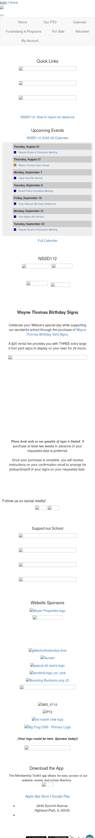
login (3, 2)
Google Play (61, 796)
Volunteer (82, 31)
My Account (30, 40)
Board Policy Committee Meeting (35, 191)
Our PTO (50, 22)
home (14, 2)
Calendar (79, 22)
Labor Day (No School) (30, 178)
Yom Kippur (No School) (31, 216)
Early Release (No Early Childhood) (37, 204)
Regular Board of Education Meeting (37, 152)
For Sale (58, 31)
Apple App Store (37, 796)
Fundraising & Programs (23, 31)
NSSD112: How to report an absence (47, 117)
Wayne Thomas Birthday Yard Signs (56, 331)
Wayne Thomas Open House (33, 165)
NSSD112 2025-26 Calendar (47, 137)
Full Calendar (47, 240)
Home (22, 22)
